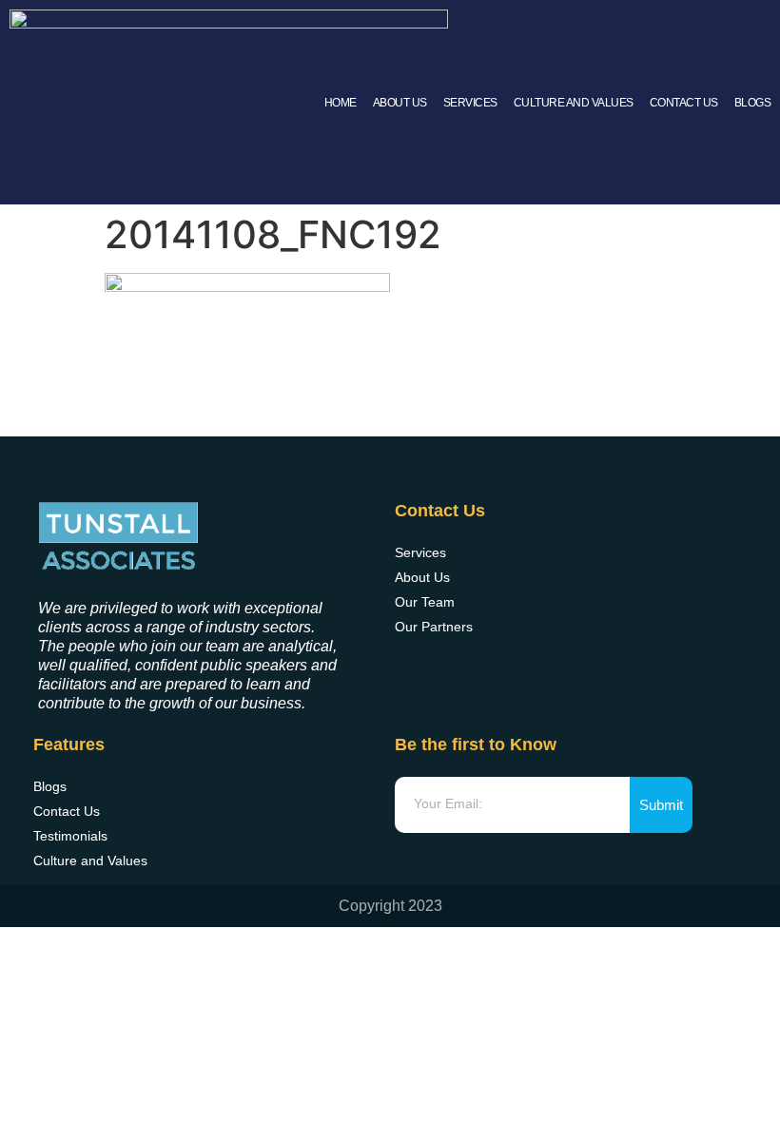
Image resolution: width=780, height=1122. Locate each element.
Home (340, 102)
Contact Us (684, 102)
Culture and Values (574, 102)
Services (470, 102)
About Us (400, 102)
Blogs (752, 102)
